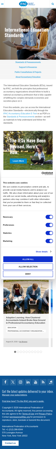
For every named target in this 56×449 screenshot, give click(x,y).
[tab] (15, 352)
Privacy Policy (45, 414)
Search (52, 4)
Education (12, 327)
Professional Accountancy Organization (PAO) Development (27, 331)
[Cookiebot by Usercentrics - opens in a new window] (41, 173)
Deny (28, 274)
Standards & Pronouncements (28, 62)
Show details (42, 251)
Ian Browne (23, 342)
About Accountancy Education (28, 76)
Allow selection (28, 266)
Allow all (28, 259)
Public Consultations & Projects (28, 71)
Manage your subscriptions (14, 395)
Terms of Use (28, 414)
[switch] (49, 225)
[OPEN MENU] (2, 4)
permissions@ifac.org (20, 417)
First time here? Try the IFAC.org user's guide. (23, 401)
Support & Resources (28, 67)
